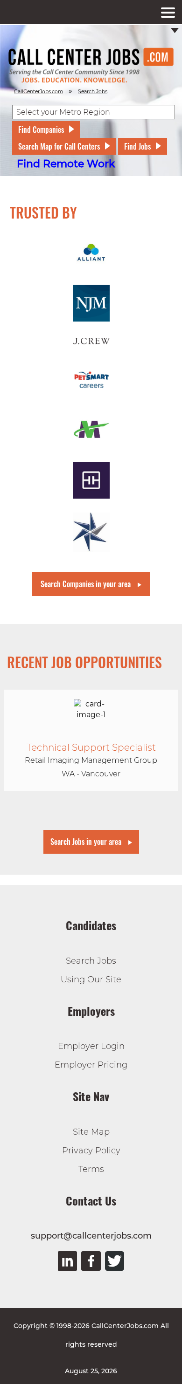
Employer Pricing (91, 1065)
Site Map (91, 1132)
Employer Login (91, 1046)
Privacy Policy (91, 1150)
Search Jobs (91, 961)
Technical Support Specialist (91, 747)
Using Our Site (91, 979)
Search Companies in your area (86, 583)
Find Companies (41, 129)
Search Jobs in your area (85, 841)
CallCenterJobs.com (38, 92)
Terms (91, 1169)
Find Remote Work (66, 164)
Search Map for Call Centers (59, 146)
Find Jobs (137, 146)
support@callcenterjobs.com (91, 1236)
